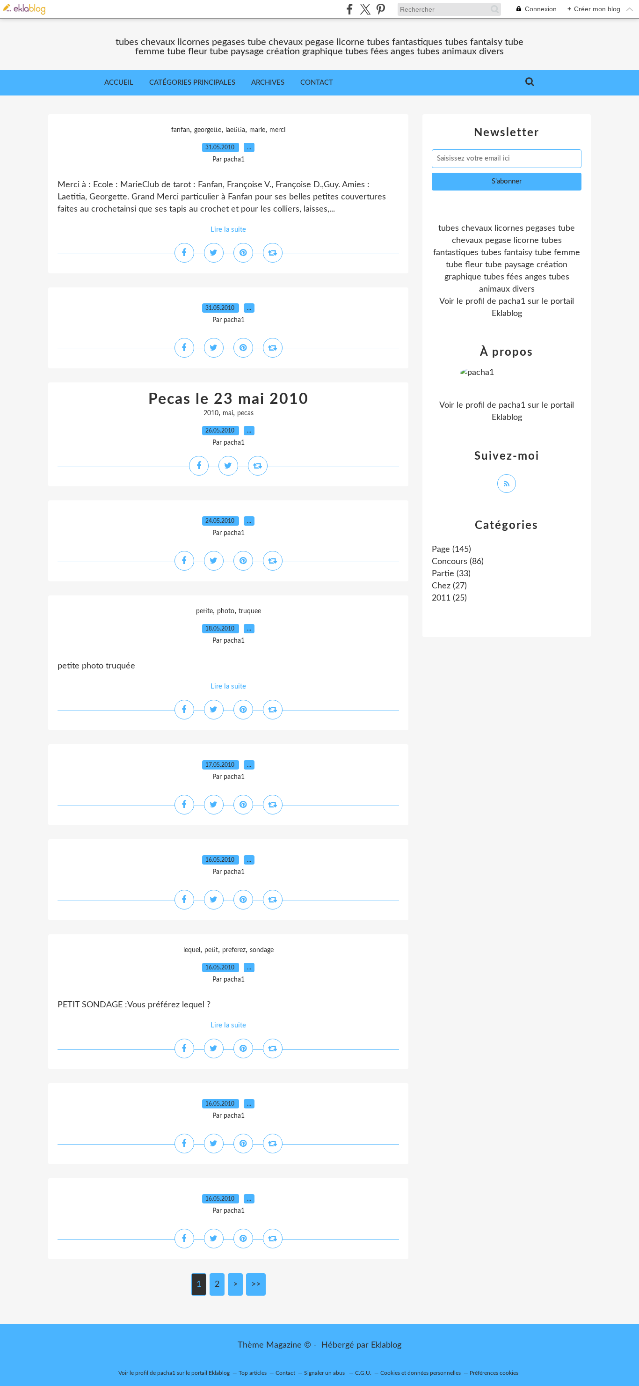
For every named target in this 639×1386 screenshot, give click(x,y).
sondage (262, 950)
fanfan (180, 130)
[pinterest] (380, 9)
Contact (316, 82)
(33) (451, 574)
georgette (207, 130)
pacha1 (512, 301)
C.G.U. (363, 1373)
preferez (234, 950)
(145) (451, 549)
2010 (210, 413)
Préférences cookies (494, 1373)
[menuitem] (118, 82)
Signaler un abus (325, 1373)
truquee (250, 611)
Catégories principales (192, 82)
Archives (267, 82)
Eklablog (386, 1345)
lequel (191, 950)
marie (257, 130)
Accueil (118, 82)
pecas (245, 413)
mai (228, 413)
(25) (449, 598)
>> (256, 1284)
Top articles (253, 1373)
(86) (458, 561)
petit (211, 950)
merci (277, 130)
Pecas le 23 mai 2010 (228, 399)
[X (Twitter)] (365, 9)
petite (204, 611)
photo (225, 611)
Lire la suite (228, 229)
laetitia (235, 130)
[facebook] (350, 9)
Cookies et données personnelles (420, 1373)
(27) (449, 586)
